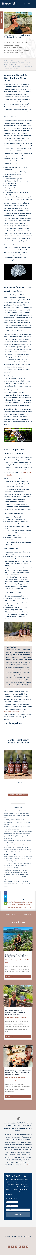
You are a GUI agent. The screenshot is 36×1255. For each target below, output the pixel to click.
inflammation (27, 902)
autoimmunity (16, 902)
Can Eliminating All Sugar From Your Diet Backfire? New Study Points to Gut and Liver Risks (18, 1072)
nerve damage (13, 907)
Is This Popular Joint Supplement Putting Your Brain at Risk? (16, 956)
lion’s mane (13, 904)
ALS (8, 902)
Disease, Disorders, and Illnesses (15, 960)
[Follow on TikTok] (27, 1247)
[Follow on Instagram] (16, 1247)
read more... (10, 976)
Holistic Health (9, 1017)
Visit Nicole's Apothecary (18, 795)
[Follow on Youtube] (20, 1247)
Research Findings (16, 53)
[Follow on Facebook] (9, 1247)
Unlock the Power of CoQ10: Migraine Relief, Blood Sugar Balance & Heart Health (15, 1012)
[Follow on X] (23, 1247)
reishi (21, 907)
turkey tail (28, 907)
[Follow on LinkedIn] (12, 1247)
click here (27, 1165)
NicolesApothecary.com (13, 47)
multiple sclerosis (24, 904)
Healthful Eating (10, 1077)
